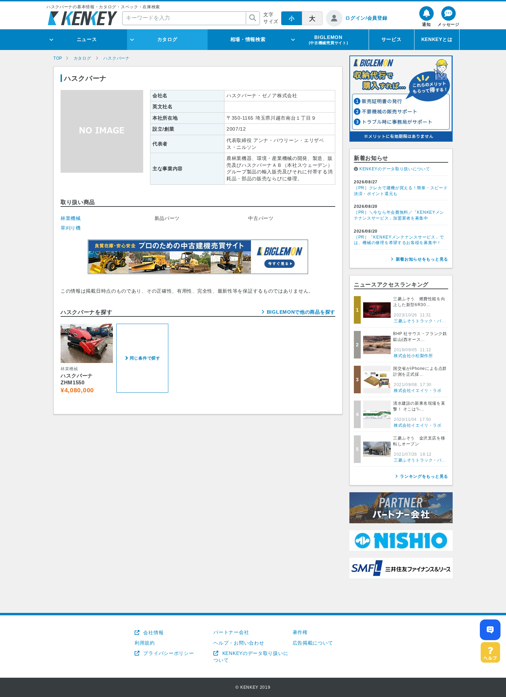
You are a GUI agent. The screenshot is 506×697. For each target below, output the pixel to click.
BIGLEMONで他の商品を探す (301, 312)
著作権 (300, 632)
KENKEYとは (437, 39)
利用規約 (145, 643)
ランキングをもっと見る (424, 476)
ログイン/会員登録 (366, 18)
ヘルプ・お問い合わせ (238, 643)
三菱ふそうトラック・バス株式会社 (428, 321)
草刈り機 (71, 228)
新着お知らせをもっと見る (422, 259)
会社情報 (153, 632)
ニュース (87, 39)
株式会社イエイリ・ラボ (418, 390)
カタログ (167, 39)
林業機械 (71, 218)
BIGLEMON (328, 39)
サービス (391, 39)
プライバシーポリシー (168, 653)
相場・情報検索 (248, 39)
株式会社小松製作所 (413, 355)
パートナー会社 (231, 632)
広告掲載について (313, 643)
